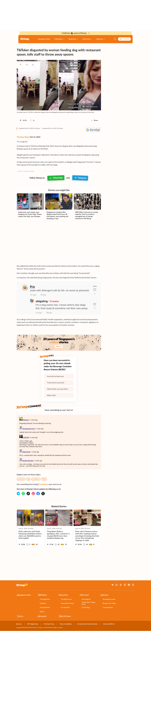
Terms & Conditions (66, 624)
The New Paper (23, 137)
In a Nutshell (65, 607)
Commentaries (108, 607)
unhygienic (35, 479)
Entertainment (45, 607)
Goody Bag (86, 607)
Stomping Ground (109, 599)
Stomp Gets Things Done (88, 603)
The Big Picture (66, 599)
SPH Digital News (32, 624)
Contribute (125, 39)
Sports (42, 611)
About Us (19, 624)
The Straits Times (49, 624)
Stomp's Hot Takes (109, 603)
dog (28, 479)
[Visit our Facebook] (38, 493)
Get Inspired (86, 599)
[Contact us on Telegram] (18, 493)
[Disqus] (58, 442)
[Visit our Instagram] (33, 493)
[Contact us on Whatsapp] (23, 493)
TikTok (44, 479)
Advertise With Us (109, 624)
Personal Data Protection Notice (87, 624)
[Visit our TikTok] (28, 493)
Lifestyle (43, 603)
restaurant (21, 479)
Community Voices (67, 603)
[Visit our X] (43, 493)
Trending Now (45, 599)
